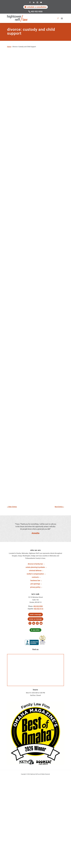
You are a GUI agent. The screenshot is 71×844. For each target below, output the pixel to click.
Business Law (35, 580)
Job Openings (35, 584)
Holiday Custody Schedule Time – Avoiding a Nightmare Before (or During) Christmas (35, 204)
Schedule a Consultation (37, 7)
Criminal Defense (35, 570)
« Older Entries (12, 507)
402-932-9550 (36, 11)
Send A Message (35, 614)
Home (9, 47)
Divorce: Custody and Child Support (39, 113)
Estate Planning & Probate (35, 567)
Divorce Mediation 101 (20, 335)
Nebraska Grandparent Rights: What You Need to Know (34, 237)
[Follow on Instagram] (37, 2)
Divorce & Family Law (35, 564)
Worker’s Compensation (35, 574)
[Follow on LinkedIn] (33, 2)
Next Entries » (59, 507)
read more (12, 111)
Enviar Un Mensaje (35, 619)
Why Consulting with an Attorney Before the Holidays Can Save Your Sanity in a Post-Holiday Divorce (34, 96)
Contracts (35, 577)
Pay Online (36, 630)
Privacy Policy (35, 587)
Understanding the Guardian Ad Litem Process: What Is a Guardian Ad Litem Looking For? (35, 408)
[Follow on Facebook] (29, 2)
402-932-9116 (38, 609)
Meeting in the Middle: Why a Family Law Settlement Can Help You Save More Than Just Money (35, 166)
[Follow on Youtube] (41, 2)
